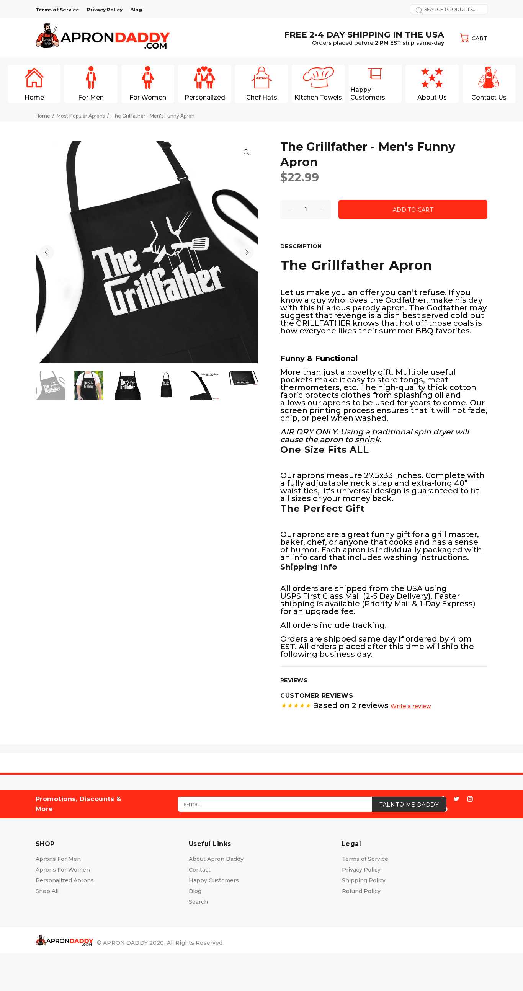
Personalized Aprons (65, 880)
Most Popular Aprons (81, 116)
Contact (200, 869)
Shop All (47, 891)
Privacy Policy (361, 869)
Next (246, 252)
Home (43, 116)
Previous (46, 252)
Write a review (411, 706)
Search (198, 901)
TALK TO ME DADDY (409, 804)
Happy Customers (214, 880)
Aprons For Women (63, 869)
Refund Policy (361, 891)
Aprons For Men (58, 858)
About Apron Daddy (216, 858)
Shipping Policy (364, 880)
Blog (195, 891)
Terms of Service (365, 858)
